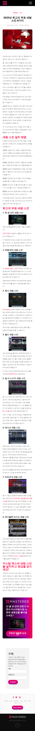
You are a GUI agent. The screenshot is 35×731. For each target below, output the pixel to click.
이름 (9, 668)
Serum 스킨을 (18, 556)
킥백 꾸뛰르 (7, 233)
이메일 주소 (11, 674)
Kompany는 (7, 309)
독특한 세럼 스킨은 (11, 268)
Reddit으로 (13, 374)
